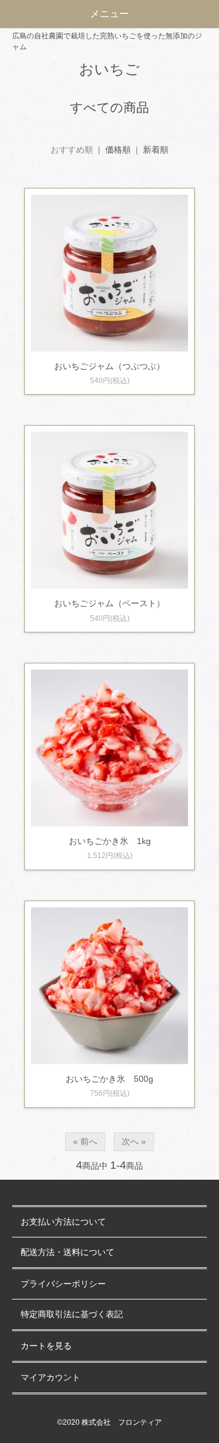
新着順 (156, 149)
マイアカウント (50, 1377)
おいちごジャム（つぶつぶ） (109, 366)
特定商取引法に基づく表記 (72, 1314)
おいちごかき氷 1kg (110, 841)
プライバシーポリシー (63, 1284)
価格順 (118, 149)
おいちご (109, 69)
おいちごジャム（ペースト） (109, 603)
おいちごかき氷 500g (109, 1079)
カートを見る (46, 1346)
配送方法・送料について (67, 1252)
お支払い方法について (63, 1222)
